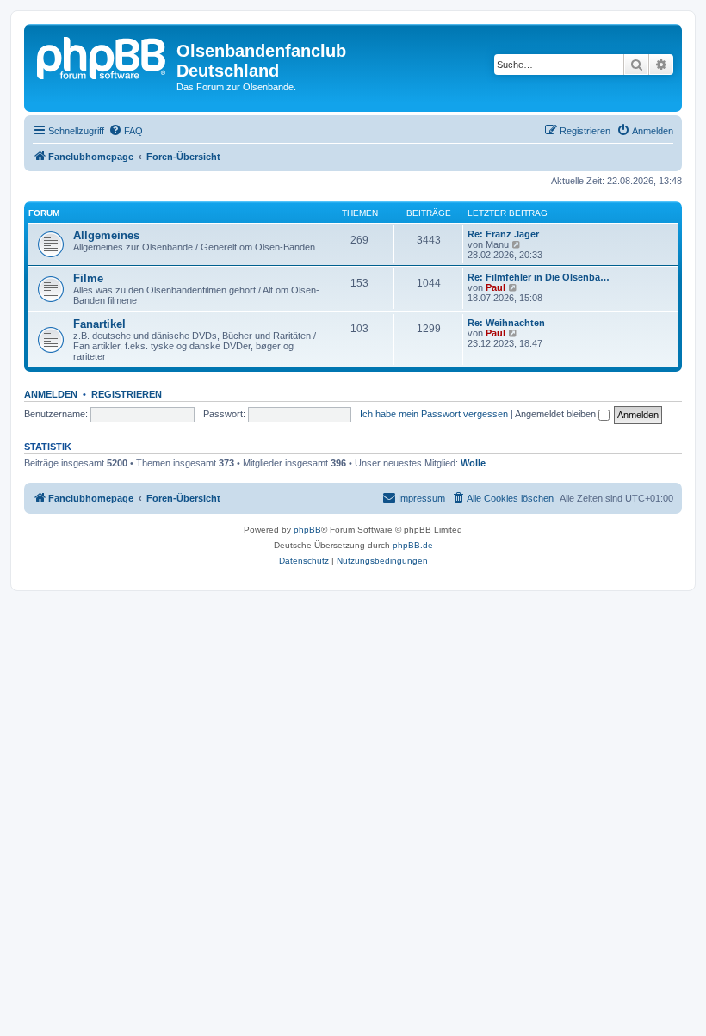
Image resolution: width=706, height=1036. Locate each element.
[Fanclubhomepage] (102, 55)
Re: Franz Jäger (503, 234)
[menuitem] (125, 130)
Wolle (473, 463)
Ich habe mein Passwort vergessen (434, 414)
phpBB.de (413, 545)
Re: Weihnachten (506, 323)
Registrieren (126, 394)
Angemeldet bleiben (556, 414)
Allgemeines (106, 235)
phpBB (307, 529)
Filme (88, 278)
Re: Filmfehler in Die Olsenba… (539, 277)
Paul (495, 287)
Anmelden (50, 394)
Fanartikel (99, 324)
